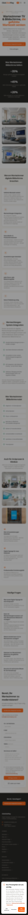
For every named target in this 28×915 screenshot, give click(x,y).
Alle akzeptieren (22, 909)
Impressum (10, 905)
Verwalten (14, 909)
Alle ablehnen (6, 909)
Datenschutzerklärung (18, 903)
